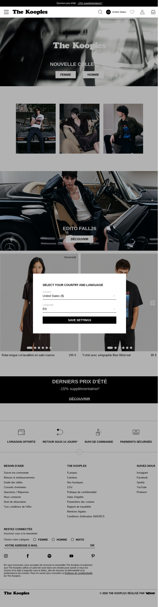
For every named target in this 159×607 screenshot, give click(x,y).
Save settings (79, 320)
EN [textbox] (45, 308)
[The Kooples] (30, 12)
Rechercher (101, 12)
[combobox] (79, 296)
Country (53, 293)
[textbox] (79, 296)
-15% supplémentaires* (90, 3)
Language (48, 307)
